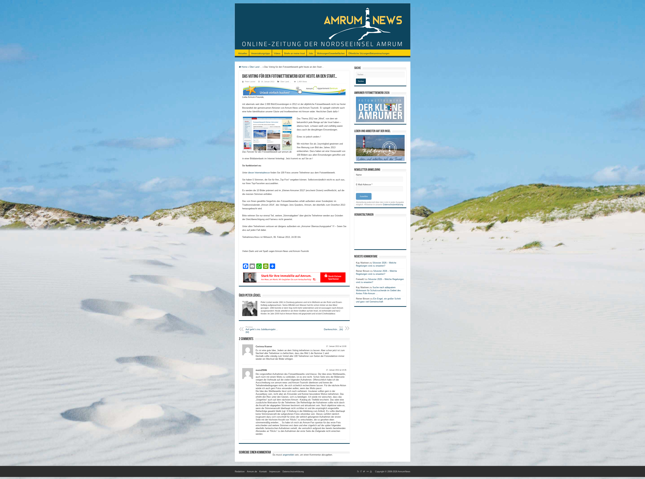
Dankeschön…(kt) (333, 328)
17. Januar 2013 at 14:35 (336, 370)
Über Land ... (255, 67)
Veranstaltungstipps (260, 53)
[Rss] (358, 471)
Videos (277, 53)
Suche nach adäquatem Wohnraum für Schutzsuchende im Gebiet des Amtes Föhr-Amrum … (378, 290)
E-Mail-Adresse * (364, 184)
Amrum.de (252, 471)
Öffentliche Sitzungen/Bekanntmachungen (368, 53)
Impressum (274, 471)
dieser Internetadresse (259, 172)
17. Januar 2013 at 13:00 (336, 346)
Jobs (311, 53)
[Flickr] (367, 471)
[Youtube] (371, 471)
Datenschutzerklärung (393, 204)
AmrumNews (404, 471)
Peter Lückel (250, 82)
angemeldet (288, 454)
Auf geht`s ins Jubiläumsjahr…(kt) (262, 329)
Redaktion (240, 471)
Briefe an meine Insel (294, 53)
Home (244, 67)
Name (359, 175)
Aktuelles (242, 53)
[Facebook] (361, 471)
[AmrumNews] (322, 27)
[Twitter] (364, 471)
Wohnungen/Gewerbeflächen (331, 53)
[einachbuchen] (294, 90)
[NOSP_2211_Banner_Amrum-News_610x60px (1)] (294, 277)
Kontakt (263, 471)
